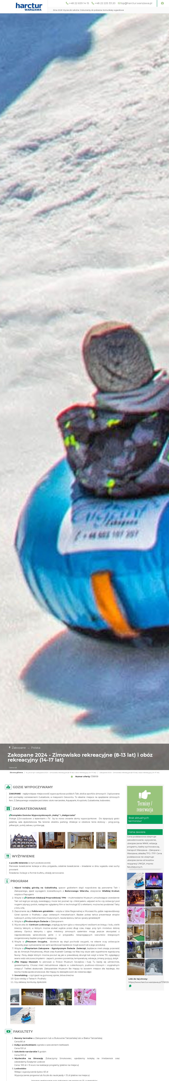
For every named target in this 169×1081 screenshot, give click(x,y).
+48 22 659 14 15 (79, 3)
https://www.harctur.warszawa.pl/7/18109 (148, 982)
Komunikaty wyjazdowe (113, 10)
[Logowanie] (162, 3)
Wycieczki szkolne (71, 10)
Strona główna (16, 773)
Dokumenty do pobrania (91, 10)
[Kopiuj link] (130, 985)
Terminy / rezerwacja (145, 806)
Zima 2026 (57, 10)
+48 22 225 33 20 (105, 3)
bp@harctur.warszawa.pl (136, 3)
